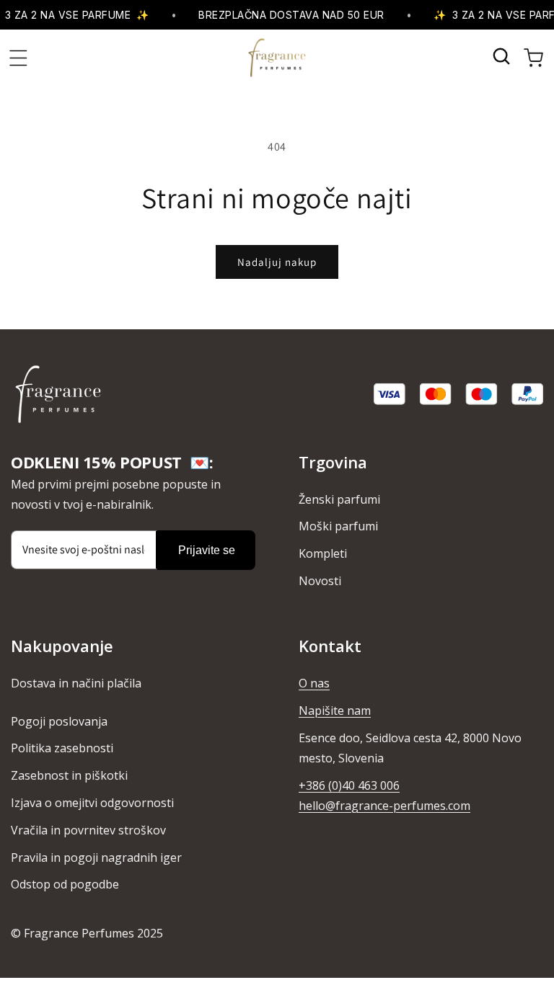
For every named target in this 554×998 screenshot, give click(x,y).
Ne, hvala (417, 619)
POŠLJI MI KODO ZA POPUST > (417, 586)
